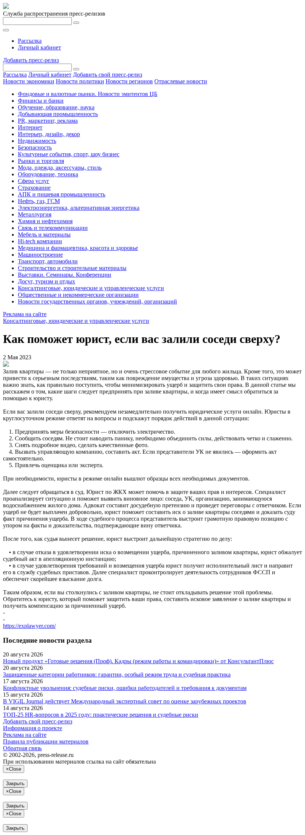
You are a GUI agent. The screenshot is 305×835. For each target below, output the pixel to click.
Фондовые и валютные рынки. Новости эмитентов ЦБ (87, 94)
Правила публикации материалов (46, 741)
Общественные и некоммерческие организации (78, 295)
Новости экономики (28, 81)
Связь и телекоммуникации (53, 228)
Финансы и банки (41, 100)
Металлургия (34, 214)
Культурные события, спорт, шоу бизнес (68, 154)
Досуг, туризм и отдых (46, 281)
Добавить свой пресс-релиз (107, 74)
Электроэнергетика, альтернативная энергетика (78, 208)
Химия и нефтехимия (45, 221)
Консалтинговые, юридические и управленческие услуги (91, 288)
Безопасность (35, 147)
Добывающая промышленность (58, 114)
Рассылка (30, 41)
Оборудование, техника (48, 174)
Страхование (34, 187)
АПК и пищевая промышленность (61, 194)
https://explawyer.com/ (29, 626)
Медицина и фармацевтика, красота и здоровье (78, 248)
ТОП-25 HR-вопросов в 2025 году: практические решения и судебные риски (100, 715)
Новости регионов (129, 81)
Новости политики (80, 81)
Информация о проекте (32, 728)
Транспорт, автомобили (48, 261)
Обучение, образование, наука (56, 107)
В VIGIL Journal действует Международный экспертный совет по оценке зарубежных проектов (124, 701)
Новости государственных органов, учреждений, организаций (97, 301)
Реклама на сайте (24, 314)
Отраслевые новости (180, 81)
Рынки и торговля (41, 161)
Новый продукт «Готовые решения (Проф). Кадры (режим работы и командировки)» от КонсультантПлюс (138, 661)
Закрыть (15, 783)
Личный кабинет (39, 47)
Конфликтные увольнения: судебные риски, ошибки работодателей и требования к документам (125, 688)
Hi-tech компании (40, 241)
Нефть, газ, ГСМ (39, 201)
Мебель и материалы (44, 234)
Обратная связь (22, 748)
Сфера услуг (33, 181)
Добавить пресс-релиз (31, 60)
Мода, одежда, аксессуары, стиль (60, 167)
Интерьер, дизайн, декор (49, 134)
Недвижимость (37, 141)
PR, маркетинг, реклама (48, 121)
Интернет (30, 127)
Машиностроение (40, 254)
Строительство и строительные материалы (72, 268)
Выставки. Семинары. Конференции (64, 275)
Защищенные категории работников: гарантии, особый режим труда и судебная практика (117, 674)
